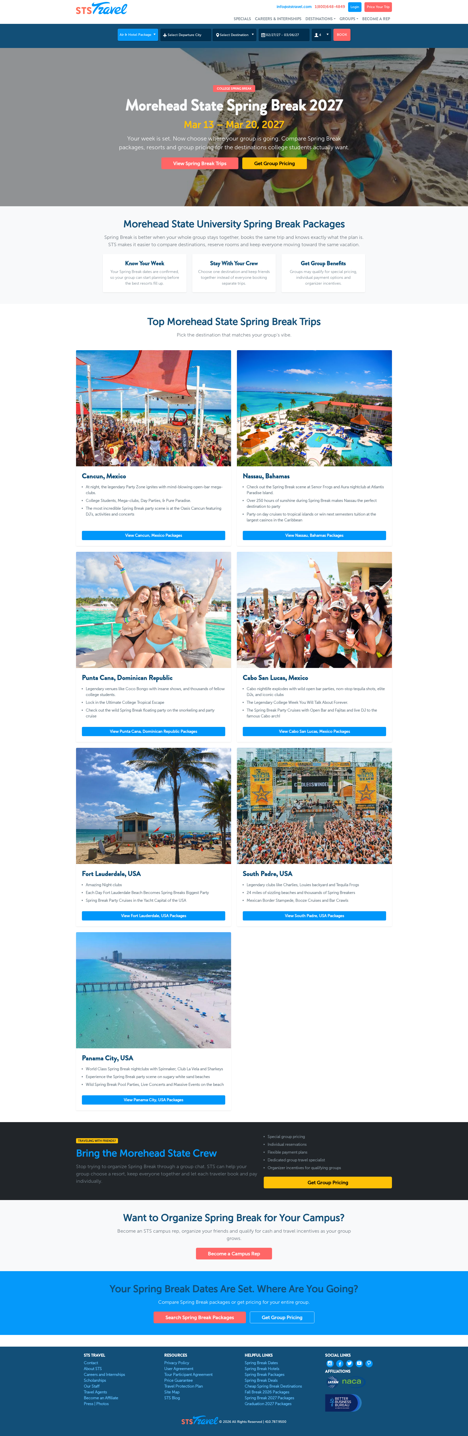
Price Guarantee (178, 1380)
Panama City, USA (107, 1058)
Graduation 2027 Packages (268, 1403)
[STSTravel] (200, 1419)
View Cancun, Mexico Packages (153, 535)
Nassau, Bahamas (266, 476)
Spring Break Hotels (262, 1368)
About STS (93, 1368)
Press (88, 1403)
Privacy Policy (176, 1363)
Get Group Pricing (274, 163)
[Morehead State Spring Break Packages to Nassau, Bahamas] (314, 408)
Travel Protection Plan (183, 1386)
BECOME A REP (376, 19)
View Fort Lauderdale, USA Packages (153, 915)
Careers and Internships (104, 1374)
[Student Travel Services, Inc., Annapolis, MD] (358, 1402)
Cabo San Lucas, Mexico (275, 678)
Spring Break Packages (264, 1374)
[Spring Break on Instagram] (331, 1363)
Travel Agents (95, 1392)
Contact (91, 1363)
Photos (102, 1403)
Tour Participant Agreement (188, 1374)
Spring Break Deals (261, 1380)
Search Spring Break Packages (200, 1317)
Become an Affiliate (101, 1398)
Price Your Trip (378, 7)
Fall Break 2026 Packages (267, 1392)
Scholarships (95, 1380)
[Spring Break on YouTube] (360, 1363)
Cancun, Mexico (104, 476)
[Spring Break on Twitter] (350, 1363)
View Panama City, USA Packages (153, 1100)
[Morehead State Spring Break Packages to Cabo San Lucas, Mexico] (314, 610)
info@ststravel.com (294, 6)
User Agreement (178, 1368)
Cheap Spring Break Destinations (273, 1386)
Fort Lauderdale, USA (111, 874)
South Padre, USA (267, 874)
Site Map (171, 1392)
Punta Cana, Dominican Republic (127, 678)
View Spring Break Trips (199, 163)
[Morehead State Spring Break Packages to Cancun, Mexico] (153, 408)
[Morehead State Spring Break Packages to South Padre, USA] (314, 806)
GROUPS (347, 19)
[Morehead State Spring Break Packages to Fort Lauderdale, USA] (153, 806)
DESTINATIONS (319, 19)
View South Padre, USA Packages (314, 915)
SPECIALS (242, 19)
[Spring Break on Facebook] (341, 1363)
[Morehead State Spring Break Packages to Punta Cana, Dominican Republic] (153, 610)
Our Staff (91, 1386)
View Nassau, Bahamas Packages (314, 535)
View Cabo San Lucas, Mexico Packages (314, 731)
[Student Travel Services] (115, 8)
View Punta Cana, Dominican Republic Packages (153, 731)
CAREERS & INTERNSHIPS (278, 19)
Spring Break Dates (261, 1363)
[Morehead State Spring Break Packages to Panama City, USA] (153, 990)
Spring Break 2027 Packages (269, 1398)
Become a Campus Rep (234, 1254)
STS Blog (172, 1398)
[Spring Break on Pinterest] (370, 1363)
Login (355, 7)
